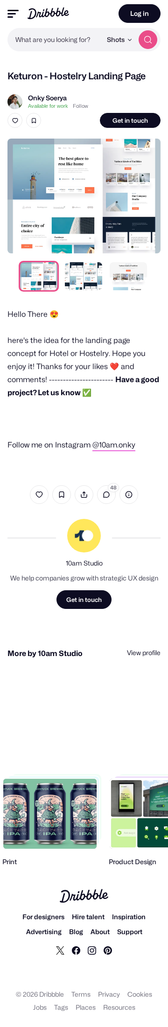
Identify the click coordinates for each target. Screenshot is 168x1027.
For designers (43, 917)
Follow (80, 106)
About (100, 932)
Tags (61, 1007)
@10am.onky (113, 444)
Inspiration (129, 917)
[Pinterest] (108, 950)
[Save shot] (33, 120)
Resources (119, 1007)
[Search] (148, 39)
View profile (144, 653)
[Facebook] (76, 950)
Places (86, 1007)
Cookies (139, 994)
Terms (81, 994)
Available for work (48, 106)
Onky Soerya (47, 98)
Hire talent (88, 917)
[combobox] (54, 39)
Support (129, 932)
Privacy (109, 994)
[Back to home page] (48, 13)
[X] (60, 950)
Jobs (40, 1007)
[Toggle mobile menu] (13, 14)
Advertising (44, 932)
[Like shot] (14, 120)
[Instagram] (92, 950)
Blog (76, 932)
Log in (139, 13)
